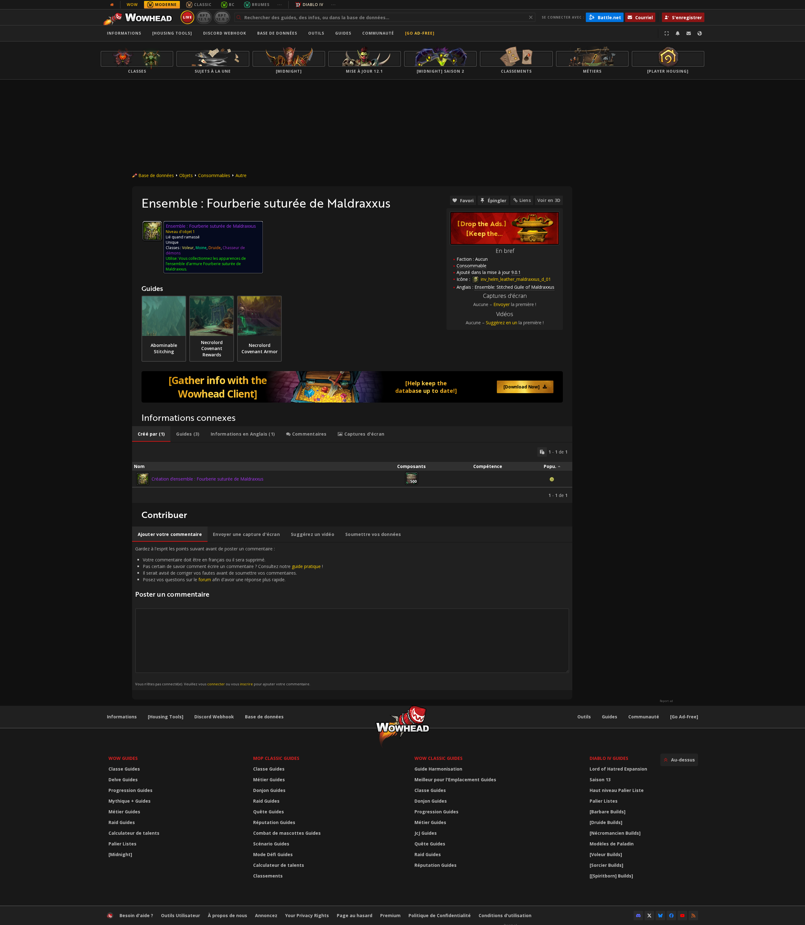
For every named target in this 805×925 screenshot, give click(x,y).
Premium (390, 915)
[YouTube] (682, 915)
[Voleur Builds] (606, 854)
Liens (525, 200)
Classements (268, 876)
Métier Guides (124, 812)
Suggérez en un (501, 323)
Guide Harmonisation (438, 769)
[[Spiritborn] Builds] (611, 876)
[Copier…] (542, 452)
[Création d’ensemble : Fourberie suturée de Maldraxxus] (143, 479)
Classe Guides (124, 769)
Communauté (378, 33)
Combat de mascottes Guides (287, 833)
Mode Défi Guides (273, 854)
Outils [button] (316, 33)
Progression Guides (130, 790)
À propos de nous (227, 915)
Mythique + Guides (129, 801)
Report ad (666, 701)
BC (232, 4)
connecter (216, 684)
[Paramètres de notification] (677, 33)
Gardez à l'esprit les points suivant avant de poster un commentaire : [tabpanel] (229, 616)
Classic (203, 4)
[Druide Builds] (606, 822)
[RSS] (693, 915)
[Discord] (638, 915)
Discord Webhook (224, 33)
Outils (584, 717)
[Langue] (699, 33)
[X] (649, 915)
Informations (124, 33)
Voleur (188, 247)
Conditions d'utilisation (505, 915)
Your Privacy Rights (307, 915)
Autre (241, 175)
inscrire (246, 684)
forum (204, 579)
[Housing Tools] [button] (172, 33)
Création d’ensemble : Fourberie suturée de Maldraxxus (208, 479)
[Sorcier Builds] (606, 865)
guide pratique (306, 566)
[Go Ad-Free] (420, 33)
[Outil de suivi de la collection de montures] (352, 387)
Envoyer (501, 304)
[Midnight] (120, 854)
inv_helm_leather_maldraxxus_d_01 (515, 279)
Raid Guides (121, 822)
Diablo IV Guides (609, 758)
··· (279, 4)
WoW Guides (123, 758)
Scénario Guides (271, 844)
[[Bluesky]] (660, 915)
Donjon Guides (269, 790)
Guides (343, 33)
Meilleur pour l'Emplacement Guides (455, 780)
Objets (186, 175)
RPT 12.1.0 (204, 17)
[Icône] (152, 231)
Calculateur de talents (133, 833)
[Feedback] (688, 33)
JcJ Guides (425, 833)
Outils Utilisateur (180, 915)
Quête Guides (268, 812)
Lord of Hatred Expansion (618, 769)
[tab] (151, 434)
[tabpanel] (352, 473)
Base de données (277, 33)
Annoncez (266, 915)
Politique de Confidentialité (439, 915)
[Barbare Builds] (607, 812)
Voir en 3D (548, 200)
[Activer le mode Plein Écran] (666, 33)
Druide (214, 247)
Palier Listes (122, 844)
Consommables (214, 175)
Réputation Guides (274, 822)
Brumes (260, 4)
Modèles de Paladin (612, 844)
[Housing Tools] (165, 717)
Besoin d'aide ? (136, 915)
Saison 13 (600, 780)
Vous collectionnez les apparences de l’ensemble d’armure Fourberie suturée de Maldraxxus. (206, 264)
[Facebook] (671, 915)
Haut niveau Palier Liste (617, 790)
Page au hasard (354, 915)
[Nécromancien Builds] (615, 833)
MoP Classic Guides (276, 758)
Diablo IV (313, 4)
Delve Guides (123, 780)
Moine (201, 247)
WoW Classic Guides (438, 758)
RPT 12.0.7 (222, 17)
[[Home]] (139, 17)
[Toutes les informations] (112, 4)
